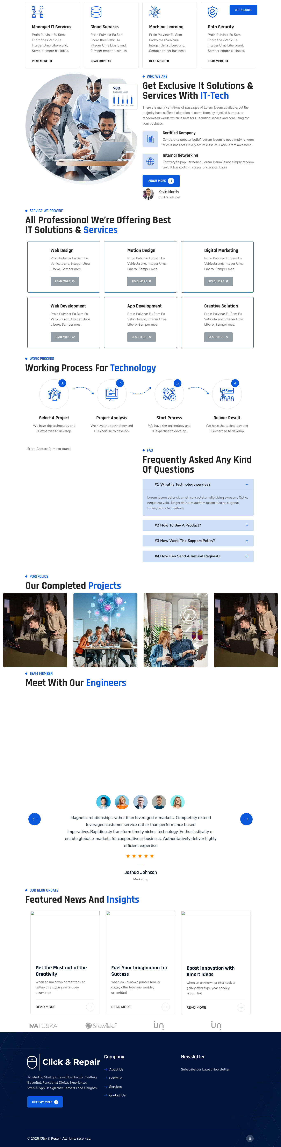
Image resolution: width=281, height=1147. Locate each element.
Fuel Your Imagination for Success (139, 971)
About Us (151, 10)
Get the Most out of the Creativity (61, 971)
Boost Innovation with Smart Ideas (211, 971)
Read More (45, 1007)
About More (157, 181)
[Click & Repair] (51, 9)
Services (194, 10)
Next (246, 819)
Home (133, 10)
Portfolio (173, 10)
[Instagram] (250, 1138)
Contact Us (217, 10)
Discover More (42, 1102)
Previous (34, 819)
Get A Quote (243, 10)
